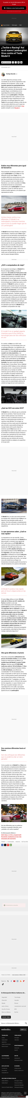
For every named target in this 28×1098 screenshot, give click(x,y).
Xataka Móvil (4, 1039)
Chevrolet (4, 1000)
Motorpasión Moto (18, 1060)
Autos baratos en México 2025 (19, 974)
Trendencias (4, 1068)
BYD (15, 1009)
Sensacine (16, 1048)
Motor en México (6, 1012)
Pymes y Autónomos (18, 1070)
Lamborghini (11, 841)
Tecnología (17, 997)
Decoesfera (4, 1070)
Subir (22, 1029)
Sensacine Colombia (18, 1085)
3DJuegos (16, 1037)
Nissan (16, 1003)
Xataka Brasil (5, 1082)
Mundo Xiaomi (5, 1046)
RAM (20, 25)
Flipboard (18, 62)
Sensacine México (18, 1082)
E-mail (21, 62)
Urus (22, 106)
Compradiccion (5, 1072)
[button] (12, 74)
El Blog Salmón (17, 1068)
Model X (17, 108)
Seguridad (4, 997)
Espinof (16, 1050)
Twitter (16, 62)
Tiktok (3, 984)
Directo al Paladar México (7, 1087)
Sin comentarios (7, 62)
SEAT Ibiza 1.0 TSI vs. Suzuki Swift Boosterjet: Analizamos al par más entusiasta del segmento (11, 836)
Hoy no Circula (6, 25)
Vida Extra (16, 1039)
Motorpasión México (18, 1087)
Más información (22, 1096)
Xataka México (5, 1080)
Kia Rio (16, 1012)
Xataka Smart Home (6, 1044)
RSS (20, 981)
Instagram (17, 981)
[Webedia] (6, 1031)
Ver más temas (6, 1017)
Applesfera (4, 1042)
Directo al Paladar (5, 1058)
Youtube (14, 981)
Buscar (26, 1023)
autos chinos (5, 1006)
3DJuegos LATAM (18, 1080)
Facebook (13, 62)
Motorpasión (17, 1058)
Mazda (3, 1003)
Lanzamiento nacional (20, 1006)
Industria (18, 841)
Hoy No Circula (6, 1009)
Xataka (3, 1037)
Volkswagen (14, 25)
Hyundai (16, 1000)
